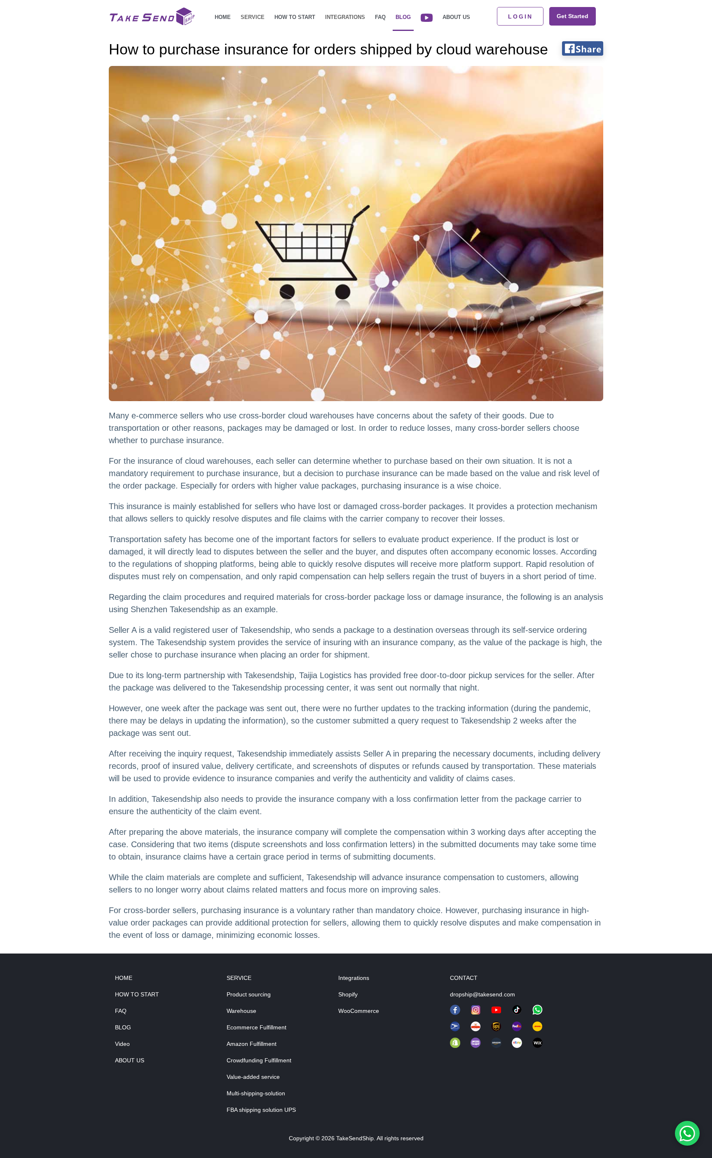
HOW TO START (137, 994)
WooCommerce (358, 1011)
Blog (403, 17)
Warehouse (241, 1011)
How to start (294, 17)
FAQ (380, 17)
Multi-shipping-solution (256, 1093)
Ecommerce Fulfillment (256, 1027)
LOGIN (520, 16)
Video (122, 1044)
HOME (123, 978)
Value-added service (253, 1076)
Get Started (572, 16)
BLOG (123, 1027)
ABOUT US (129, 1060)
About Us (456, 17)
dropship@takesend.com (482, 994)
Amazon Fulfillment (251, 1044)
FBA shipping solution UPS (261, 1109)
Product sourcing (249, 994)
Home (223, 17)
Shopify (348, 994)
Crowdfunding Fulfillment (259, 1060)
